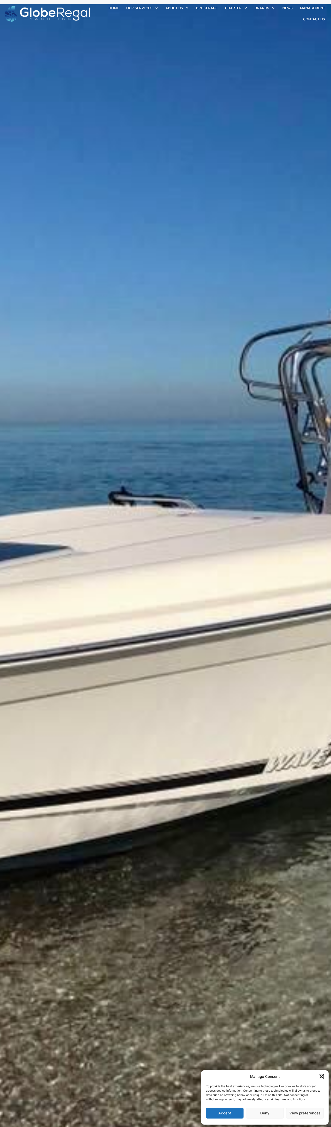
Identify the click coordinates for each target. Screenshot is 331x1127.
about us (174, 8)
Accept (224, 1113)
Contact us (314, 19)
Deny (264, 1113)
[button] (321, 1076)
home (114, 8)
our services (139, 8)
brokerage (207, 8)
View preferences (305, 1113)
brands (262, 8)
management (312, 8)
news (287, 8)
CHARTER (233, 8)
